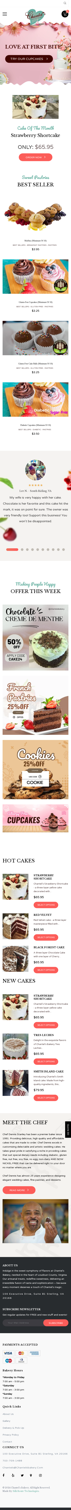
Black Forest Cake (49, 947)
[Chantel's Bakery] (35, 638)
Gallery (6, 1421)
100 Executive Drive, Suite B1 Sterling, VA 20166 (35, 1453)
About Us (8, 1414)
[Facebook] (5, 1476)
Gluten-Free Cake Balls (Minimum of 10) (35, 363)
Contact (7, 1441)
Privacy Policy (11, 1434)
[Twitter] (23, 1476)
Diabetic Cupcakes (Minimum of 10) (35, 425)
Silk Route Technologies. (26, 1491)
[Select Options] (35, 219)
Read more (17, 1190)
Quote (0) (68, 1129)
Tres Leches (44, 1035)
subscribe (56, 1323)
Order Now (34, 157)
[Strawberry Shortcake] (35, 107)
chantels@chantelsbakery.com (23, 1467)
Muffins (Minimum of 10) (35, 241)
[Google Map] (32, 1476)
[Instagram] (41, 1476)
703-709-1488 (12, 1460)
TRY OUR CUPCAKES (26, 59)
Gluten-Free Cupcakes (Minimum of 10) (35, 302)
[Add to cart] (35, 280)
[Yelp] (14, 1476)
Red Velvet (43, 914)
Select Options (46, 905)
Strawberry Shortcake (35, 135)
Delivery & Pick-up (13, 1427)
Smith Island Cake (49, 1071)
